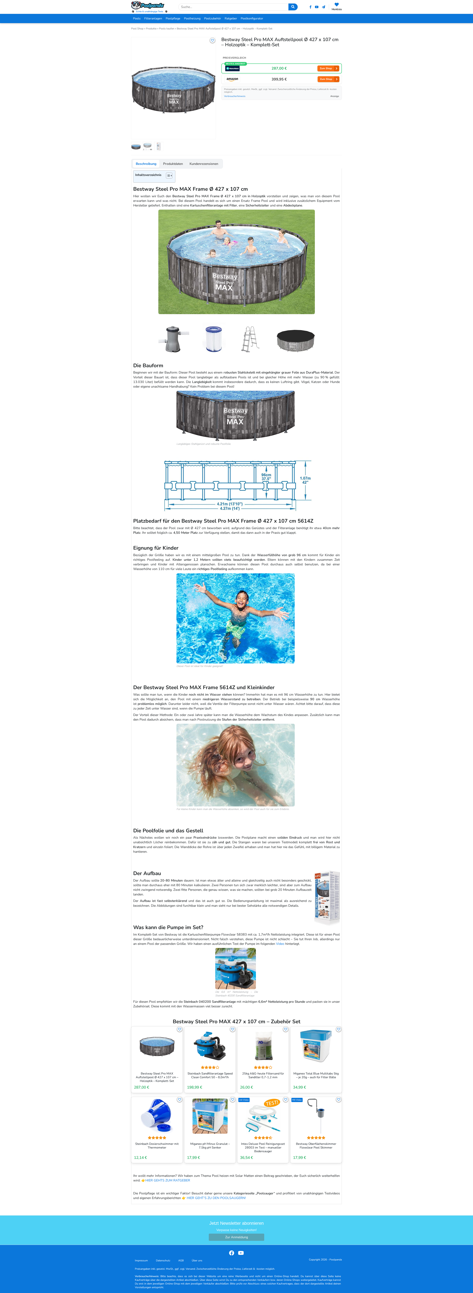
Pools (137, 18)
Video (280, 943)
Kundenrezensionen (204, 164)
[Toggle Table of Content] (167, 175)
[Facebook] (310, 7)
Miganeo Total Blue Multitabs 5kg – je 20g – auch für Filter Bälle (316, 1075)
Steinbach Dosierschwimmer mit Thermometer (157, 1146)
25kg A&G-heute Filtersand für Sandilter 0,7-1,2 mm (263, 1075)
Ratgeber (231, 18)
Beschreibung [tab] (146, 164)
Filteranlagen (153, 18)
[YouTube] (316, 7)
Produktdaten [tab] (173, 164)
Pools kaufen (166, 28)
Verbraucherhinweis (234, 96)
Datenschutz (163, 1260)
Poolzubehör (212, 18)
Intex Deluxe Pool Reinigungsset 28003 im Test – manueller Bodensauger (263, 1147)
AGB (181, 1260)
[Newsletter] (323, 7)
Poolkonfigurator (252, 18)
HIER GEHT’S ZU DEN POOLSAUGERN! (216, 1198)
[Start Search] (293, 7)
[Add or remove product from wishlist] (212, 40)
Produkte (151, 28)
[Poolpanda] (149, 5)
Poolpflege (173, 18)
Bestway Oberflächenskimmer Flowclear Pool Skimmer (316, 1146)
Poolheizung (192, 18)
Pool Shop (137, 28)
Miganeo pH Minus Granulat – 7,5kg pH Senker (210, 1146)
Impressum (141, 1260)
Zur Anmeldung (236, 1237)
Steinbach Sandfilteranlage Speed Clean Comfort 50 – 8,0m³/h (210, 1075)
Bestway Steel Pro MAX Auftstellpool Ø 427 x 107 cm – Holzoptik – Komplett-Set (157, 1077)
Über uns (197, 1260)
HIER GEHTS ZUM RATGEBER (167, 1180)
